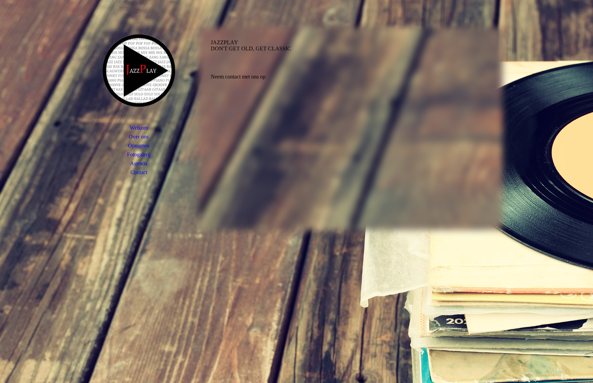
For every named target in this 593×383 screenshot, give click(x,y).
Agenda (138, 163)
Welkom (139, 128)
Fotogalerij (138, 154)
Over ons (139, 137)
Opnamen (138, 145)
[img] (139, 70)
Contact (138, 172)
